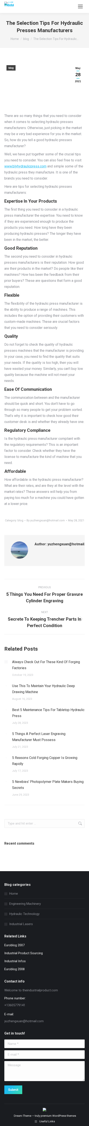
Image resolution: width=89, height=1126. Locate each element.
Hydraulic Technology (24, 914)
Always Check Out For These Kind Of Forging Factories (46, 665)
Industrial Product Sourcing (23, 953)
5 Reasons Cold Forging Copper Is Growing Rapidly (44, 761)
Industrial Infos (15, 961)
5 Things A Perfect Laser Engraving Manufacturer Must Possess (38, 737)
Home (13, 894)
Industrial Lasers (21, 924)
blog (11, 67)
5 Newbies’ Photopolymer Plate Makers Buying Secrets (48, 785)
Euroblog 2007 (14, 945)
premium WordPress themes (58, 1115)
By (46, 520)
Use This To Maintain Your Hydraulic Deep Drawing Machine (43, 689)
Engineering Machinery (25, 904)
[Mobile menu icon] (80, 6)
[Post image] (6, 662)
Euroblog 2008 (14, 969)
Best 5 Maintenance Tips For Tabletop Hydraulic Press (48, 713)
